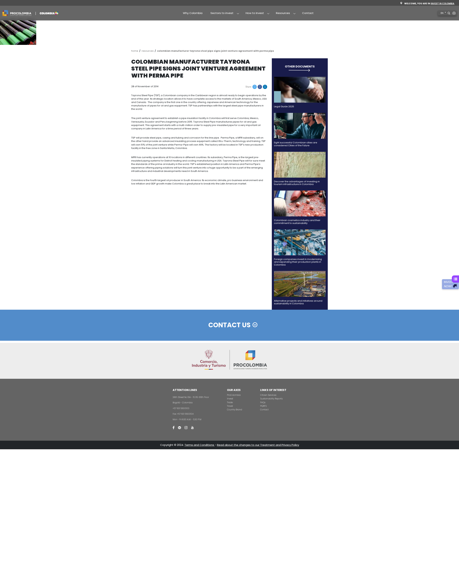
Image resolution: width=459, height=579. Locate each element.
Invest (230, 398)
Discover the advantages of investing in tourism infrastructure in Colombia (297, 183)
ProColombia (234, 395)
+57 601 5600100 (181, 408)
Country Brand (234, 409)
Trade (230, 402)
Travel (230, 405)
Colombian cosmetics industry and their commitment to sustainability (297, 221)
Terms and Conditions (199, 445)
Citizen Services (268, 395)
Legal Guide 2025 (284, 106)
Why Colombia (192, 13)
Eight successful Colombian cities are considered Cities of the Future (295, 144)
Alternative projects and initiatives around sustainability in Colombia (298, 302)
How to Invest (253, 13)
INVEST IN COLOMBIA (442, 3)
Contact (308, 13)
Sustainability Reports (271, 398)
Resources (281, 13)
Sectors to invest (220, 13)
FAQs (262, 402)
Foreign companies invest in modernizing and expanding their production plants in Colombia (298, 262)
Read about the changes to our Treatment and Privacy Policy (258, 445)
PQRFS (263, 405)
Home (134, 50)
